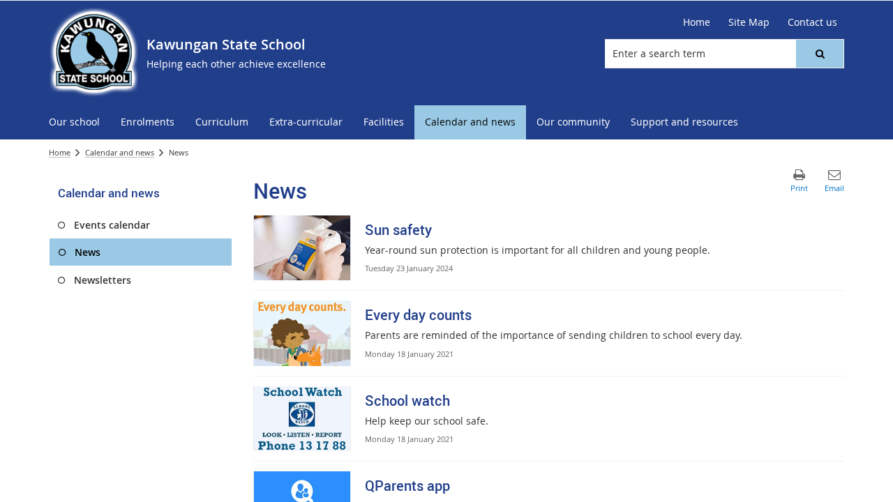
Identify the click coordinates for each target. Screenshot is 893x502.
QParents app (407, 485)
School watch (407, 400)
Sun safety (398, 229)
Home (59, 152)
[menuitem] (74, 122)
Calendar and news (119, 152)
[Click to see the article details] (302, 247)
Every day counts (418, 314)
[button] (819, 54)
